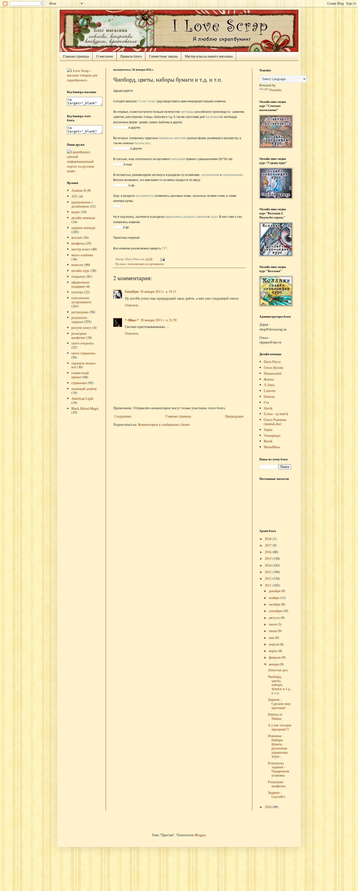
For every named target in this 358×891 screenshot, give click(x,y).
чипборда (187, 112)
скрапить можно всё (83, 365)
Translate (275, 89)
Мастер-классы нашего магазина (209, 56)
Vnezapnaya (272, 435)
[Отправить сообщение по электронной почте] (162, 259)
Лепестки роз (278, 670)
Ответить (131, 305)
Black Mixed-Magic (85, 408)
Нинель (269, 396)
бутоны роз (142, 143)
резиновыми (210, 175)
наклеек (201, 216)
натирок (188, 216)
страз (214, 216)
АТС (74, 196)
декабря (275, 590)
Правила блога (131, 56)
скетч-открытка (82, 343)
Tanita (268, 429)
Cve (266, 402)
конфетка (78, 243)
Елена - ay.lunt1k (276, 413)
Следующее (122, 416)
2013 (269, 571)
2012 (269, 578)
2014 (269, 565)
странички (79, 382)
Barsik (268, 441)
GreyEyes (132, 291)
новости (77, 264)
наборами (178, 159)
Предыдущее (234, 416)
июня (273, 630)
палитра (77, 292)
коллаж (76, 237)
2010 (269, 807)
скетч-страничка (83, 353)
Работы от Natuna (275, 716)
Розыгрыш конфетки (276, 783)
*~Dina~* (132, 319)
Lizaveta (269, 390)
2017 (269, 545)
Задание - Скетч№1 (276, 794)
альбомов (212, 117)
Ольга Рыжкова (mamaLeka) (275, 421)
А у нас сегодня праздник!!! (279, 727)
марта (273, 650)
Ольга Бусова (273, 367)
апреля (274, 644)
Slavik (268, 408)
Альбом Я (78, 190)
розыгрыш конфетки (78, 335)
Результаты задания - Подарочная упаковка (278, 769)
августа (275, 617)
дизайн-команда (83, 217)
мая (272, 637)
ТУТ (164, 248)
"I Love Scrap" (147, 101)
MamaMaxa (272, 447)
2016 (269, 552)
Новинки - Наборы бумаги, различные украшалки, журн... (278, 745)
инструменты (144, 196)
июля (273, 624)
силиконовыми (232, 175)
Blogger (200, 835)
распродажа (79, 312)
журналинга (173, 216)
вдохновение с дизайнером (82, 204)
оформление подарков (80, 284)
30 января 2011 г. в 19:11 (158, 291)
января (274, 664)
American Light (82, 398)
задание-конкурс (83, 227)
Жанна (269, 379)
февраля (275, 657)
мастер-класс (80, 249)
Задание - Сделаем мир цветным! (279, 703)
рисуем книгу (81, 327)
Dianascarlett (273, 373)
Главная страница (76, 56)
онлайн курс (80, 270)
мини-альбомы (82, 255)
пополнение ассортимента (146, 264)
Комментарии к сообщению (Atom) (164, 424)
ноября (274, 597)
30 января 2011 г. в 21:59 (158, 320)
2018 (269, 538)
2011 (269, 585)
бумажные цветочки (172, 138)
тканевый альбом (83, 388)
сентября (276, 610)
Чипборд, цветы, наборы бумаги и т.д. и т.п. (279, 684)
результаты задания (79, 319)
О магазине (104, 56)
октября (275, 604)
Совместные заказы (163, 56)
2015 (269, 558)
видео (75, 211)
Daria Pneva (272, 361)
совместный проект (80, 374)
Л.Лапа (269, 384)
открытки (78, 276)
